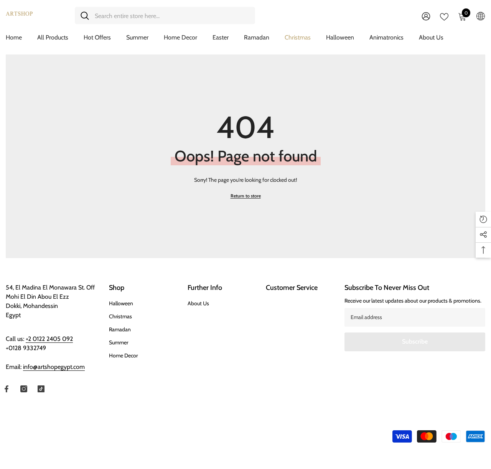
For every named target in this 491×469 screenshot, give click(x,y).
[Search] (165, 15)
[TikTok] (41, 389)
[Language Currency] (480, 15)
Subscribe (415, 341)
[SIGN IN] (426, 16)
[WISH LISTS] (444, 16)
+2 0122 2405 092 (49, 338)
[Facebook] (6, 389)
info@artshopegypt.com (54, 366)
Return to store (246, 196)
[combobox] (172, 15)
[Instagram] (24, 389)
